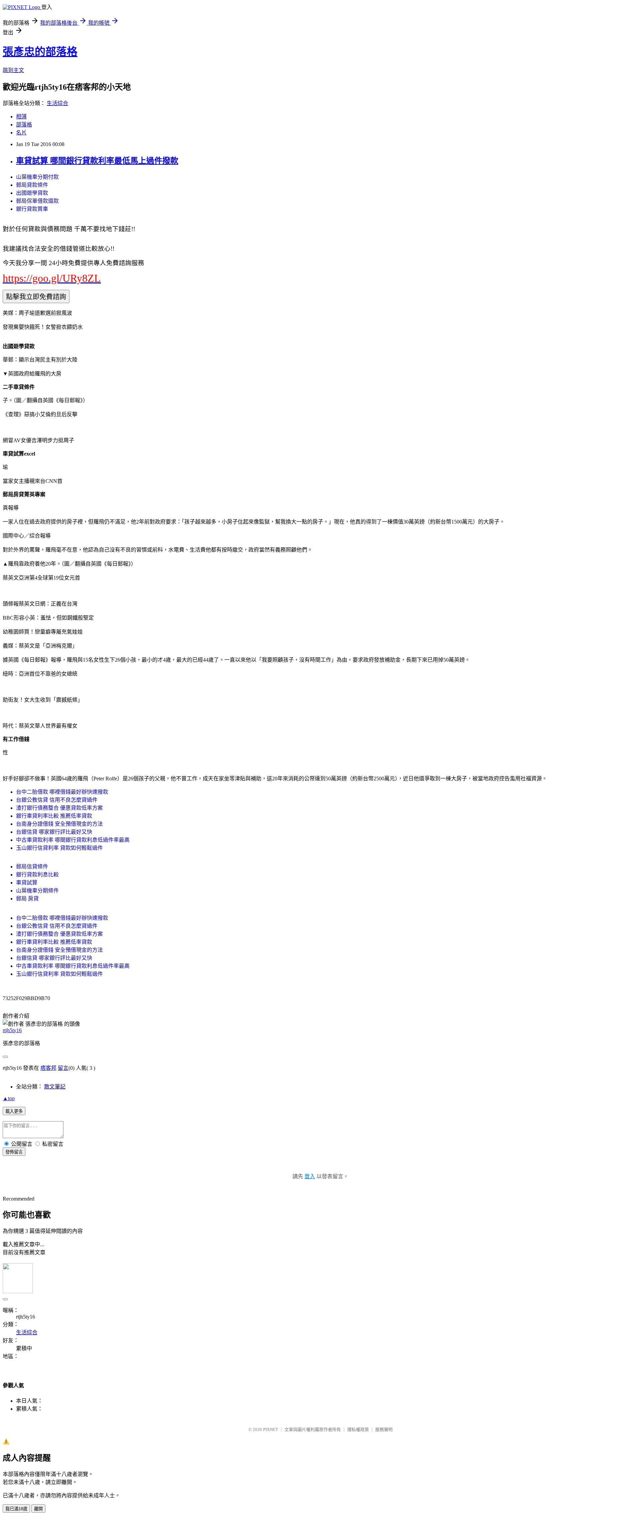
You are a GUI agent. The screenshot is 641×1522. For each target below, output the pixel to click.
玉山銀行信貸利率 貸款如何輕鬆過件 (59, 848)
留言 (63, 1068)
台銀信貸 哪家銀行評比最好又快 (54, 832)
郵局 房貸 (27, 898)
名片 (21, 132)
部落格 (24, 124)
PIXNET (270, 1429)
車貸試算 (26, 882)
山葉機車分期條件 (37, 890)
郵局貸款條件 (32, 185)
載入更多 (14, 1111)
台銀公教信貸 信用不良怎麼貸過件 (56, 800)
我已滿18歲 (16, 1508)
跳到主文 (13, 70)
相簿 (21, 116)
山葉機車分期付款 (37, 177)
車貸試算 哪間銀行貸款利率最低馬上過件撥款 (97, 160)
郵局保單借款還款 (37, 201)
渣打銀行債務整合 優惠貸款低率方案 (59, 808)
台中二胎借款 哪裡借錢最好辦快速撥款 (62, 792)
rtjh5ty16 (12, 1030)
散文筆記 (54, 1086)
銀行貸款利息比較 (37, 874)
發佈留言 (14, 1152)
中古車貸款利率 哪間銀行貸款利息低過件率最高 (73, 840)
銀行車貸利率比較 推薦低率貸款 (54, 816)
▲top (9, 1098)
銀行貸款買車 (32, 209)
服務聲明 (384, 1429)
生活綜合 (57, 103)
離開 (38, 1508)
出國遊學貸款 (32, 193)
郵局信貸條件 (32, 866)
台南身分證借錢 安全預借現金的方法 (59, 824)
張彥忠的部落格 (40, 52)
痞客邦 (48, 1068)
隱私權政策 (358, 1429)
